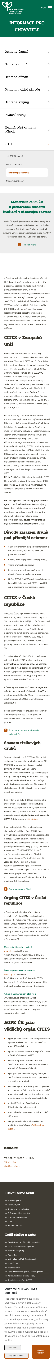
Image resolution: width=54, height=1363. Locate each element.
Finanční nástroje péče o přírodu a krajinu (24, 1242)
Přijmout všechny (41, 1352)
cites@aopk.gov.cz (12, 1166)
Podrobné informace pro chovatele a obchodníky (24, 732)
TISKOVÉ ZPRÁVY (14, 1226)
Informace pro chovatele (18, 172)
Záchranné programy (16, 1250)
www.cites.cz (9, 951)
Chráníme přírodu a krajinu (18, 1209)
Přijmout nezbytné (16, 1356)
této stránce (32, 819)
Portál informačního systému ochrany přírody (25, 1272)
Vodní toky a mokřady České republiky (22, 1259)
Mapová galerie (13, 1267)
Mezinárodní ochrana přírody (20, 129)
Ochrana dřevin (16, 77)
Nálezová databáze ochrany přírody (21, 1276)
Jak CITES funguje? (14, 156)
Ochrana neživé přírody (22, 89)
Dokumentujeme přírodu (17, 1217)
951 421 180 (10, 1162)
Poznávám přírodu (15, 1200)
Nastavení (12, 1348)
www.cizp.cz (9, 974)
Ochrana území (16, 51)
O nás (10, 1221)
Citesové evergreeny (15, 181)
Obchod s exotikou (14, 164)
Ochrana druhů (16, 64)
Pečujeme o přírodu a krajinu (19, 1213)
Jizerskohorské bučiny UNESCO (20, 1280)
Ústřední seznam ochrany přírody (21, 1246)
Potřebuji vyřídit (14, 1205)
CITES (9, 144)
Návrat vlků (12, 1255)
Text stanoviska (29, 244)
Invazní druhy (15, 114)
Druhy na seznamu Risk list (21, 889)
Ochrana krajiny (17, 102)
